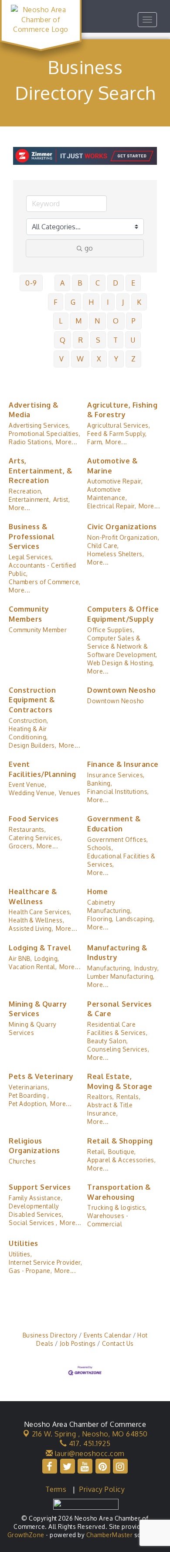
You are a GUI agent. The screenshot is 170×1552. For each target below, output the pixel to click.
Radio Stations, (31, 442)
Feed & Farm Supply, (117, 433)
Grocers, (21, 846)
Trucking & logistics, (117, 1207)
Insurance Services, (116, 775)
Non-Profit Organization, (123, 537)
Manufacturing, (109, 968)
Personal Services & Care (119, 1009)
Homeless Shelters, (115, 554)
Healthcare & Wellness (33, 896)
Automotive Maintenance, (107, 493)
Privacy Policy (102, 1489)
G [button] (73, 302)
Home (97, 891)
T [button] (115, 340)
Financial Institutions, (118, 791)
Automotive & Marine (112, 465)
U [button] (133, 340)
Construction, (28, 720)
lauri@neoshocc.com (89, 1453)
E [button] (133, 283)
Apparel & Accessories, (121, 1160)
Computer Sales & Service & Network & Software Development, (122, 646)
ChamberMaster (109, 1534)
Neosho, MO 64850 (90, 1433)
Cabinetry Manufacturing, (109, 906)
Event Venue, (27, 784)
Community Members (29, 614)
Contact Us (118, 1343)
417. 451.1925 (88, 1443)
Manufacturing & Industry (117, 952)
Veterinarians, (29, 1087)
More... (67, 442)
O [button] (116, 321)
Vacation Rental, (33, 966)
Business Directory (50, 1335)
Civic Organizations (122, 526)
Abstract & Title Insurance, (110, 1109)
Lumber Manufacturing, (121, 976)
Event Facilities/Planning (42, 769)
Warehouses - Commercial (107, 1220)
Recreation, (26, 491)
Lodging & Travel (40, 947)
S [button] (98, 340)
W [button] (80, 358)
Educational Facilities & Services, (121, 860)
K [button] (139, 302)
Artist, (61, 499)
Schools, (100, 847)
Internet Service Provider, (45, 1262)
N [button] (97, 321)
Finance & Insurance (123, 764)
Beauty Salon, (107, 1041)
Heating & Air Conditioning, (28, 733)
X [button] (99, 358)
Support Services (40, 1187)
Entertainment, (30, 499)
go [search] (89, 248)
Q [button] (63, 340)
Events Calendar (107, 1335)
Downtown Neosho (121, 690)
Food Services (34, 818)
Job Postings (78, 1343)
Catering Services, (35, 837)
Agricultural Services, (118, 425)
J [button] (123, 302)
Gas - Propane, (30, 1270)
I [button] (108, 302)
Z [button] (133, 358)
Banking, (99, 783)
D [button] (116, 283)
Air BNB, (20, 958)
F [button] (56, 302)
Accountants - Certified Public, (42, 569)
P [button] (134, 321)
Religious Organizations (34, 1146)
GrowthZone (25, 1534)
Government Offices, (117, 839)
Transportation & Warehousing (118, 1192)
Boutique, (122, 1151)
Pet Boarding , (29, 1095)
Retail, (96, 1151)
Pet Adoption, (28, 1103)
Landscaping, (135, 918)
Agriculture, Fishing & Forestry (122, 410)
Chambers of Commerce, (45, 581)
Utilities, (20, 1254)
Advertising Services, (39, 425)
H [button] (91, 302)
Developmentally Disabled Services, (36, 1210)
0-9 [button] (31, 283)
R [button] (80, 340)
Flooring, (100, 918)
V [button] (61, 358)
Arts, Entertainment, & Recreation (40, 470)
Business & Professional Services (31, 536)
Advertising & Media (33, 410)
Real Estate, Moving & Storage (119, 1081)
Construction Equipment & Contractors (32, 700)
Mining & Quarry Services (38, 1009)
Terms (56, 1489)
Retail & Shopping (120, 1141)
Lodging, (46, 958)
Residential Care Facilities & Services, (117, 1028)
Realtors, (100, 1096)
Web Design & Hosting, (120, 663)
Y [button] (116, 358)
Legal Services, (31, 557)
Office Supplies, (110, 629)
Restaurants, (27, 829)
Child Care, (103, 545)
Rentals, (128, 1096)
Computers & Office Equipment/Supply (123, 614)
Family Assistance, (35, 1197)
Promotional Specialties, (44, 433)
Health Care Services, (40, 912)
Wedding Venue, (32, 792)
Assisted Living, (31, 928)
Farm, (95, 442)
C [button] (97, 283)
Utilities (23, 1243)
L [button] (61, 321)
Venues (70, 792)
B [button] (80, 283)
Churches (22, 1161)
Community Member (38, 629)
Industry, (146, 968)
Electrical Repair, (111, 506)
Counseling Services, (118, 1049)
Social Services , (33, 1222)
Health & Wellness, (36, 920)
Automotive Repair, (115, 481)
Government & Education (113, 823)
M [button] (78, 321)
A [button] (62, 283)
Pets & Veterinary (41, 1076)
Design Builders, (32, 745)
